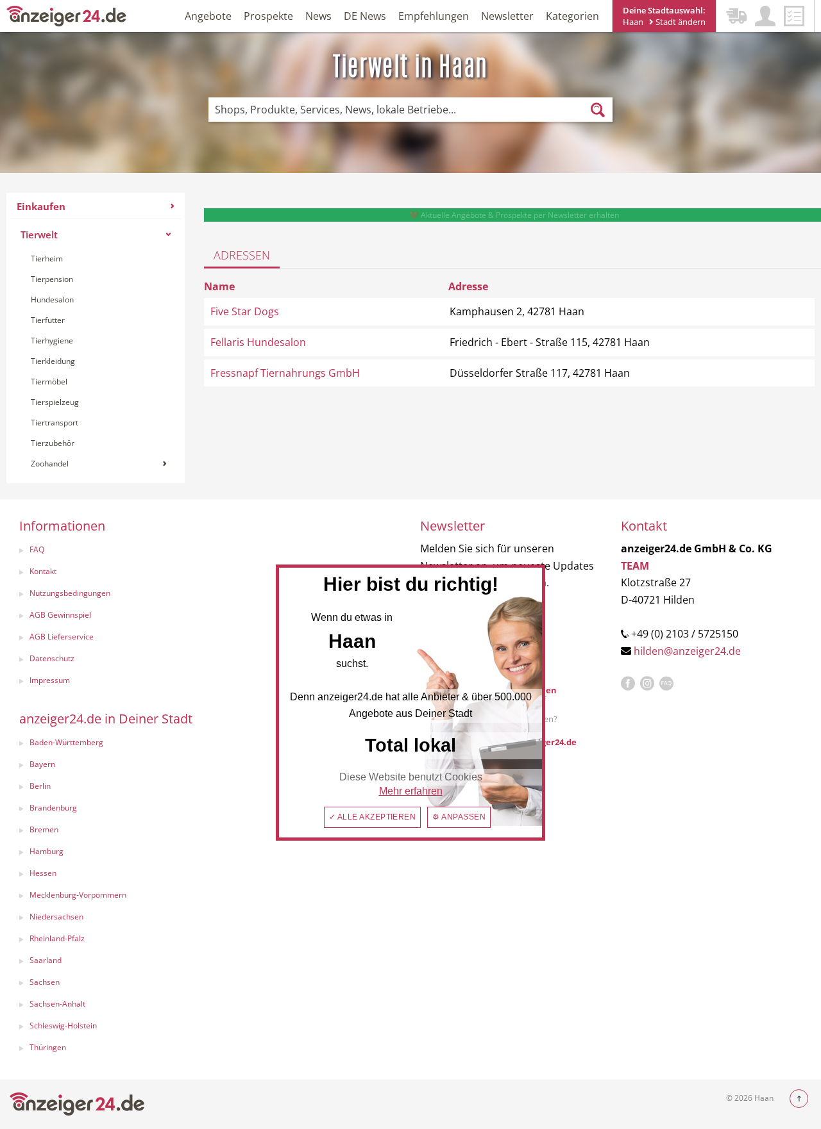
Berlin (40, 785)
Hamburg (46, 851)
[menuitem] (95, 338)
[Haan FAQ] (666, 683)
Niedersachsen (56, 916)
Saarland (46, 960)
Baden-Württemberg (66, 742)
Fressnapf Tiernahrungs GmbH (285, 373)
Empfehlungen (433, 16)
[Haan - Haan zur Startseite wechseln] (66, 15)
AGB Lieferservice (62, 636)
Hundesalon (52, 299)
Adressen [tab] (242, 255)
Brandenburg (53, 807)
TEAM (635, 566)
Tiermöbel (49, 381)
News (318, 16)
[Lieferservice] (736, 16)
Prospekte (268, 16)
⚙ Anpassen (459, 816)
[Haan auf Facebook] (628, 683)
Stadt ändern (680, 22)
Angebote (208, 16)
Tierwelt (39, 234)
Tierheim (47, 258)
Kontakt (43, 571)
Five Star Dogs (244, 311)
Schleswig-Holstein (63, 1025)
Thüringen (48, 1047)
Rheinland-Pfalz (57, 938)
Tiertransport (54, 422)
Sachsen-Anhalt (57, 1003)
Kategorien (572, 16)
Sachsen (45, 982)
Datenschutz (52, 658)
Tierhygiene (52, 340)
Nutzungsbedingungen (70, 593)
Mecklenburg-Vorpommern (78, 894)
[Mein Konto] (765, 16)
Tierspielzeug (55, 402)
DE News (365, 16)
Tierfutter (48, 320)
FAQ (37, 549)
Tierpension (52, 279)
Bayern (42, 764)
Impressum (50, 680)
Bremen (44, 829)
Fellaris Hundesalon (258, 342)
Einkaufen (41, 206)
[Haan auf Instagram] (647, 683)
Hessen (43, 873)
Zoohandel (50, 463)
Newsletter (507, 16)
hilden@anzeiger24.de (687, 651)
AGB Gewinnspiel (60, 614)
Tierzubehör (52, 443)
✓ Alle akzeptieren (372, 816)
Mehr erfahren (411, 791)
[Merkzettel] (794, 16)
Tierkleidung (53, 361)
